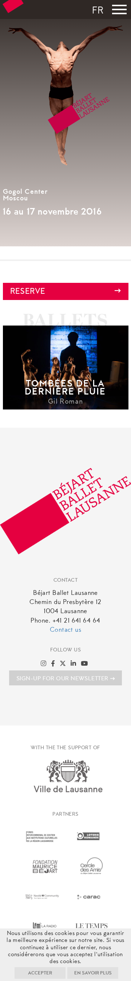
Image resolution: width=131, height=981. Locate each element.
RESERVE (27, 292)
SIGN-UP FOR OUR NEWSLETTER (62, 679)
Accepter (40, 973)
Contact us (65, 630)
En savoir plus (93, 973)
